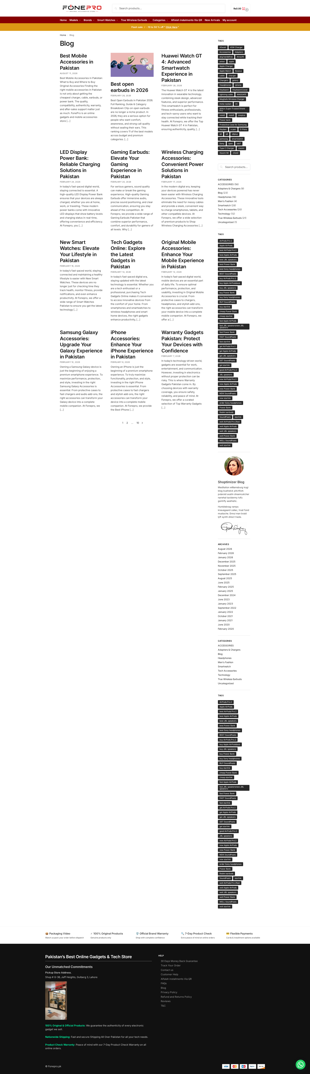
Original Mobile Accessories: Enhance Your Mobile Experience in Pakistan (182, 254)
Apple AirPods (226, 245)
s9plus (235, 134)
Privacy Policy (169, 992)
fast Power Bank (227, 332)
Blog (220, 192)
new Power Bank (227, 389)
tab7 (239, 143)
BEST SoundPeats (228, 274)
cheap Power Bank (228, 311)
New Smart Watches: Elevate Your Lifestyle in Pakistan (79, 251)
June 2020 (224, 624)
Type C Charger (227, 148)
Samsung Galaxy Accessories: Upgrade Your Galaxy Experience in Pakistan (81, 344)
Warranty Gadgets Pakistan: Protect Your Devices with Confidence (182, 341)
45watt (223, 47)
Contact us (167, 970)
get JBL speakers (227, 356)
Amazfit (240, 57)
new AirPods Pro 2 (228, 379)
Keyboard (224, 90)
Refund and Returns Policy (176, 996)
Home (63, 35)
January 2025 (225, 591)
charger (232, 75)
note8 (222, 115)
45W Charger (236, 47)
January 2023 (225, 603)
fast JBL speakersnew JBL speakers (232, 326)
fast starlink (225, 341)
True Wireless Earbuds (230, 217)
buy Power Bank (227, 292)
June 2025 (223, 582)
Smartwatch (224, 205)
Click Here (171, 27)
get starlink (225, 365)
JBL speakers (226, 374)
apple (231, 61)
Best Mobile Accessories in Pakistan (76, 62)
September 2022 (227, 607)
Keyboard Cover (240, 90)
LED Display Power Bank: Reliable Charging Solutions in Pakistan (80, 164)
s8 (221, 134)
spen (230, 143)
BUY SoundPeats (227, 302)
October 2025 (225, 570)
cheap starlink (226, 316)
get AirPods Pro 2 (227, 346)
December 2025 (226, 561)
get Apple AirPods (228, 351)
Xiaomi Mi (224, 153)
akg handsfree (226, 57)
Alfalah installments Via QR (176, 978)
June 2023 (224, 599)
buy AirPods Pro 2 (228, 278)
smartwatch (237, 139)
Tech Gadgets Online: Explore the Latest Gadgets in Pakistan (128, 254)
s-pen (233, 129)
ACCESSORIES (226, 184)
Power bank (225, 120)
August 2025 (225, 578)
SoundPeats (225, 417)
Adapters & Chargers (229, 188)
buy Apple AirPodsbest (230, 283)
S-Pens (243, 129)
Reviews (166, 1001)
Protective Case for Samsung (233, 124)
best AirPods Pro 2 (228, 250)
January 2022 (225, 611)
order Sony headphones (230, 403)
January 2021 (225, 620)
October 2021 (225, 616)
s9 (227, 134)
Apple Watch (225, 71)
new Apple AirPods (228, 384)
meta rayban (225, 104)
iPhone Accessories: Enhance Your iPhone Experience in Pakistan (132, 344)
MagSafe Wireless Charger (232, 99)
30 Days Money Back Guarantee (179, 961)
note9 (231, 115)
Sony (222, 143)
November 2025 (226, 565)
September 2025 (227, 574)
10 (138, 422)
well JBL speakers (228, 431)
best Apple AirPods (228, 255)
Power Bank (225, 407)
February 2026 (226, 553)
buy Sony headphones (230, 297)
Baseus (238, 71)
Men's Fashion (225, 201)
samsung (224, 139)
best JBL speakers (228, 259)
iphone (238, 85)
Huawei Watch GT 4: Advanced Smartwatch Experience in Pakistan (181, 68)
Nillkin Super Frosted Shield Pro (232, 109)
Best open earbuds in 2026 (129, 87)
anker (222, 61)
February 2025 (226, 586)
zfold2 (235, 153)
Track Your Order (171, 965)
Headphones (225, 85)
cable (222, 75)
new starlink (225, 398)
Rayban (223, 129)
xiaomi (241, 148)
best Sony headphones (230, 269)
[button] (240, 8)
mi (236, 104)
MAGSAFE (241, 94)
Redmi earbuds (226, 412)
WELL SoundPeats (228, 440)
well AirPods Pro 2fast (230, 421)
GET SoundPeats (227, 360)
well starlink (225, 445)
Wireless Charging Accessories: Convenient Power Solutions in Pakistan (182, 164)
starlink (238, 417)
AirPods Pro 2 (226, 241)
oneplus (241, 115)
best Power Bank (227, 264)
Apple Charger (226, 66)
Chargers (224, 80)
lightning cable (226, 94)
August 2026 (225, 548)
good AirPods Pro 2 (228, 370)
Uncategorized (226, 222)
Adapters (239, 52)
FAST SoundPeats (228, 337)
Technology (224, 213)
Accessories (225, 52)
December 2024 (226, 595)
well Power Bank (227, 436)
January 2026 (225, 557)
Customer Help (169, 974)
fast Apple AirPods (228, 321)
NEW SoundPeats (228, 393)
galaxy (235, 80)
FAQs (164, 983)
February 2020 (226, 628)
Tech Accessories (227, 209)
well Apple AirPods (228, 426)
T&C (163, 1005)
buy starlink (225, 306)
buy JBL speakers (228, 288)
